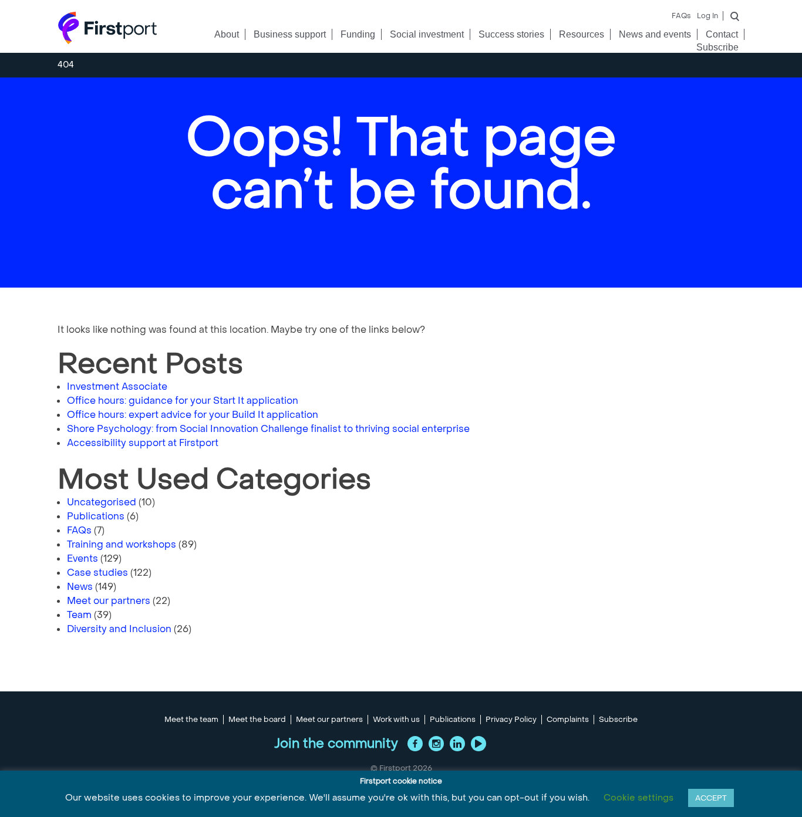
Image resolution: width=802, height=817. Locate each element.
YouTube (478, 743)
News (80, 586)
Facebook (415, 743)
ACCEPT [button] (711, 798)
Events (82, 558)
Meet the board (257, 719)
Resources (581, 34)
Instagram (436, 743)
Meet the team (191, 719)
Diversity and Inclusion (119, 629)
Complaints (568, 719)
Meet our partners (108, 601)
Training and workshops (121, 544)
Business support (290, 34)
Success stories (511, 34)
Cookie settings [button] (638, 798)
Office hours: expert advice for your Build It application (192, 414)
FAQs (681, 16)
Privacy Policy (511, 719)
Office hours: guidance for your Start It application (182, 400)
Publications (95, 516)
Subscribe (717, 47)
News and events (655, 34)
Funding (358, 34)
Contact (722, 34)
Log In (707, 16)
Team (79, 615)
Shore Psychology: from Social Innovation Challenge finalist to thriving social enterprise (268, 429)
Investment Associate (117, 386)
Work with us (396, 719)
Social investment (427, 34)
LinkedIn (457, 743)
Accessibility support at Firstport (142, 443)
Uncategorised (101, 502)
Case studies (97, 572)
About (226, 34)
